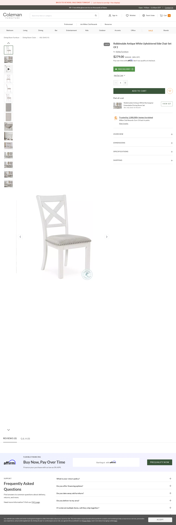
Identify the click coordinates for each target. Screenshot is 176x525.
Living (25, 30)
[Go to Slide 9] (8, 126)
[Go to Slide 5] (8, 88)
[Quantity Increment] (125, 82)
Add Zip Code (118, 75)
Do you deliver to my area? (68, 500)
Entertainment (71, 30)
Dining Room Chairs (29, 38)
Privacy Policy (86, 521)
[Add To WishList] (170, 91)
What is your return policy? (68, 479)
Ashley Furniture (122, 52)
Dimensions (119, 143)
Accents (118, 30)
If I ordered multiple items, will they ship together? (78, 508)
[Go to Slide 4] (8, 78)
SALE (151, 31)
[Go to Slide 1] (8, 50)
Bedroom (9, 30)
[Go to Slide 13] (8, 164)
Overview (118, 134)
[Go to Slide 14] (8, 174)
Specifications (120, 151)
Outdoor (102, 30)
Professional (68, 24)
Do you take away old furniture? (70, 493)
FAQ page (36, 502)
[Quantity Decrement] (116, 82)
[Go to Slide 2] (8, 59)
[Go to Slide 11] (8, 145)
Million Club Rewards (88, 24)
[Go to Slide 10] (8, 136)
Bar (56, 30)
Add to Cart (139, 91)
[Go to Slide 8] (8, 117)
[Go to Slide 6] (8, 98)
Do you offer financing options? (70, 486)
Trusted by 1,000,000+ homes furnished (136, 117)
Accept (160, 520)
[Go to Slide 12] (8, 155)
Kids (86, 30)
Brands (166, 30)
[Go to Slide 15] (8, 184)
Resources (108, 24)
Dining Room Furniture (11, 38)
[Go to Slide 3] (8, 69)
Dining (40, 30)
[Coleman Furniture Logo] (12, 18)
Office (133, 30)
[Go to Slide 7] (8, 107)
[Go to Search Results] (96, 16)
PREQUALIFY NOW (159, 462)
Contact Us (169, 8)
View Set (167, 104)
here (115, 521)
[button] (112, 15)
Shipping (117, 160)
